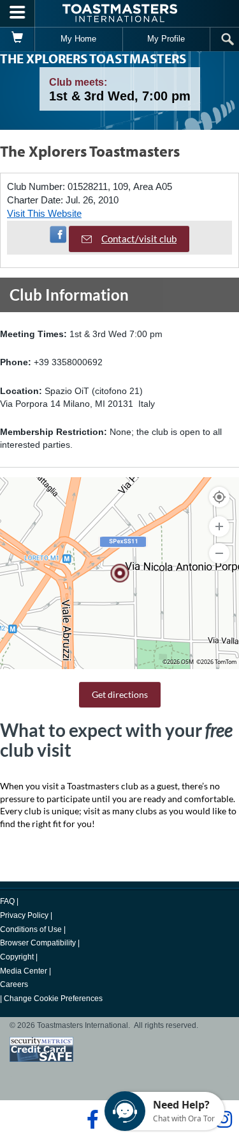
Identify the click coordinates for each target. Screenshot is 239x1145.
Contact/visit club (139, 238)
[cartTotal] (17, 39)
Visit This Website (44, 213)
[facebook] (90, 1119)
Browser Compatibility (38, 942)
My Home (78, 38)
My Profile (166, 38)
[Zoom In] (219, 526)
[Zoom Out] (219, 553)
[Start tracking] (219, 497)
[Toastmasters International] (120, 13)
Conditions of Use (31, 929)
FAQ (7, 901)
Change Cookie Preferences (53, 998)
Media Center (23, 971)
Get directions (120, 694)
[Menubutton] (17, 13)
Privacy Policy (24, 915)
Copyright (17, 956)
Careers (14, 984)
